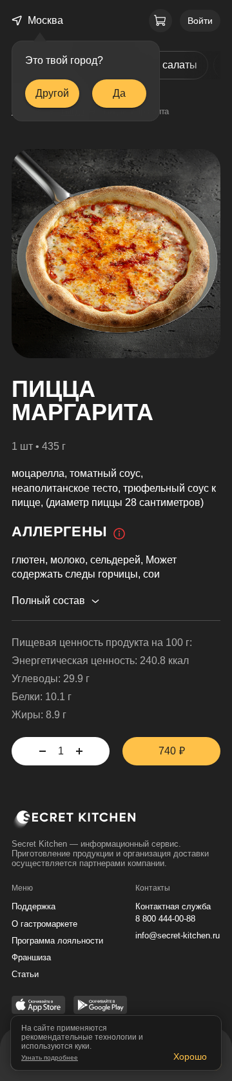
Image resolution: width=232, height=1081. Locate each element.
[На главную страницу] (116, 822)
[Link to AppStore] (39, 1006)
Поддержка (33, 906)
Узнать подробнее (49, 1057)
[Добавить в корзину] (79, 751)
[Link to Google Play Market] (100, 1006)
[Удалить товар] (42, 751)
